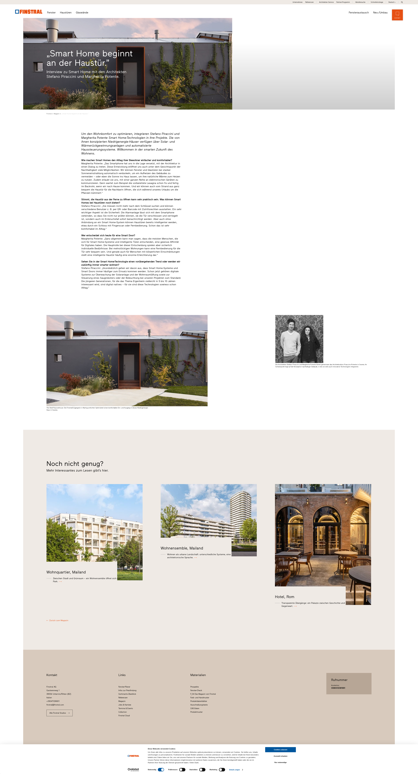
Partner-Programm (343, 2)
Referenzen (309, 2)
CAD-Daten (194, 708)
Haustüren (66, 12)
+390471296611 (53, 701)
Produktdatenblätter (198, 701)
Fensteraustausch (359, 12)
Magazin (57, 114)
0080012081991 (338, 688)
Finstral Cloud (124, 715)
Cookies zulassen (280, 750)
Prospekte (194, 687)
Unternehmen (298, 2)
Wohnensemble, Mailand (182, 548)
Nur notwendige (280, 762)
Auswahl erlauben (280, 756)
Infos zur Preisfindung (127, 690)
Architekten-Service (326, 2)
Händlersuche (360, 2)
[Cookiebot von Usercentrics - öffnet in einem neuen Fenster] (133, 769)
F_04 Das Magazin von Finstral (203, 694)
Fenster (51, 12)
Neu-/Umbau (380, 12)
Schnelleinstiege (377, 2)
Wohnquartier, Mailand (66, 572)
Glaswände (82, 12)
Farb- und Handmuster (199, 698)
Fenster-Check (196, 690)
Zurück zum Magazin (58, 620)
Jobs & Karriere (124, 705)
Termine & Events (125, 708)
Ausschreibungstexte (199, 705)
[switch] (182, 769)
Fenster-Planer (124, 687)
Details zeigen (234, 770)
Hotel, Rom (284, 596)
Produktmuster (196, 712)
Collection (122, 712)
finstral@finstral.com (55, 705)
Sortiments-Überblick (127, 694)
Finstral (49, 114)
